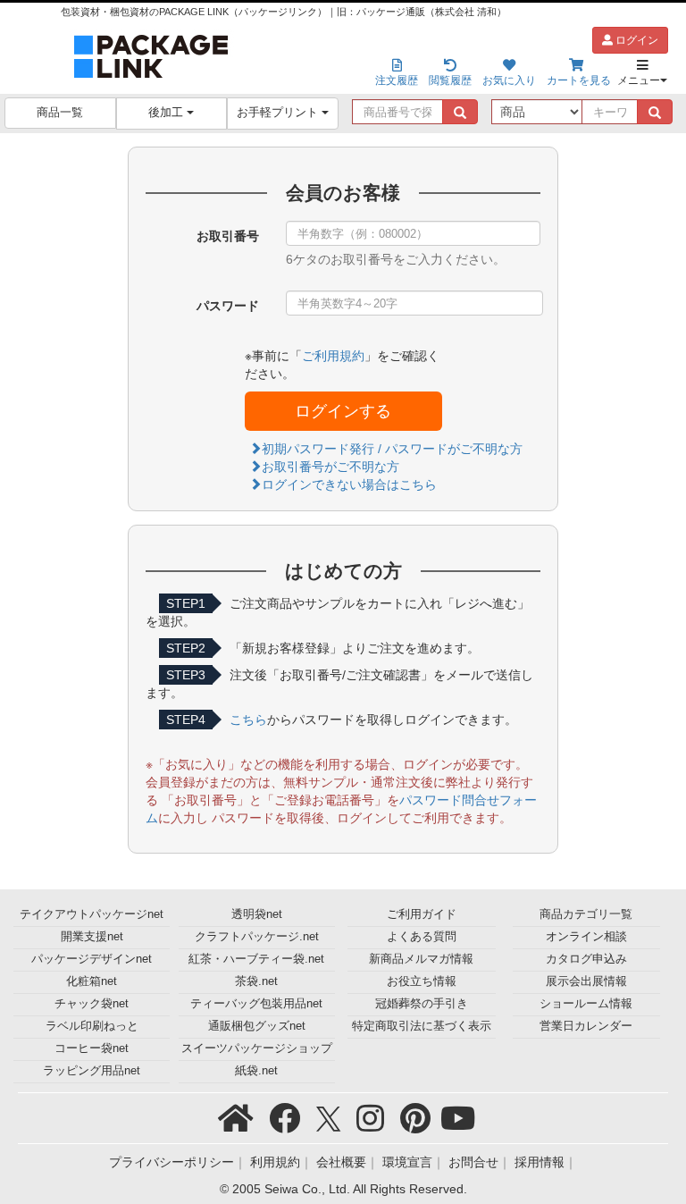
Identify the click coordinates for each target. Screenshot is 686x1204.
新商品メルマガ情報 (421, 959)
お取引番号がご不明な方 (330, 466)
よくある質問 (421, 936)
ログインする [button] (343, 411)
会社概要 (341, 1162)
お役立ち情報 (421, 981)
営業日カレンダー (586, 1026)
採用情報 (539, 1162)
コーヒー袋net (91, 1048)
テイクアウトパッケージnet (91, 914)
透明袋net (256, 914)
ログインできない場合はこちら (349, 484)
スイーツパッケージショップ (256, 1048)
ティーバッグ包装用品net (256, 1004)
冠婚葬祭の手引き (421, 1004)
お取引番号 (228, 236)
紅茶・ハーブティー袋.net (256, 959)
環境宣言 (407, 1162)
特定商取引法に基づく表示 (421, 1026)
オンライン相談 (586, 936)
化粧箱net (91, 981)
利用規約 (275, 1162)
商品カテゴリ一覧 (586, 914)
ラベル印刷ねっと (92, 1026)
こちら (248, 719)
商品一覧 (60, 112)
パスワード (228, 306)
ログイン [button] (635, 40)
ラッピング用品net (91, 1071)
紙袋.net (256, 1071)
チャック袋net (91, 1004)
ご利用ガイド (421, 914)
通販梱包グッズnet (256, 1026)
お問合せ (473, 1162)
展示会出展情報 (586, 981)
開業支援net (92, 936)
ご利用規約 (333, 356)
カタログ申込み (586, 959)
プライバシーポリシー (171, 1162)
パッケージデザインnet (91, 959)
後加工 (167, 112)
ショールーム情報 (586, 1004)
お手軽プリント (279, 112)
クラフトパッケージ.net (257, 936)
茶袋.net (256, 981)
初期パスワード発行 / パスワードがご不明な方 (392, 449)
